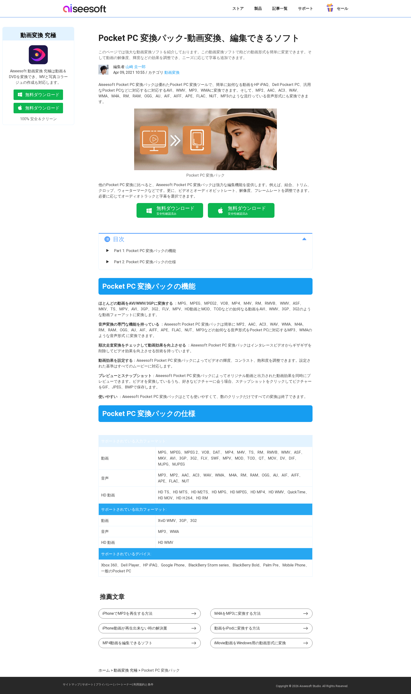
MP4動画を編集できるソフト (127, 643)
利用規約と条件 (143, 684)
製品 (258, 8)
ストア (238, 8)
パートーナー (123, 684)
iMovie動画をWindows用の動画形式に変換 (250, 643)
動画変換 (172, 72)
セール (342, 8)
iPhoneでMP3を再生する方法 (127, 613)
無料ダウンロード (42, 94)
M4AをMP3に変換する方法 (237, 613)
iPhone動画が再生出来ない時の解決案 (135, 628)
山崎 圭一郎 (136, 66)
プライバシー (104, 684)
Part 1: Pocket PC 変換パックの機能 (145, 250)
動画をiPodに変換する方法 (237, 628)
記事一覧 (280, 8)
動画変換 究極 (38, 35)
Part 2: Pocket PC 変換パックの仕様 (145, 262)
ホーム (104, 670)
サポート (305, 8)
